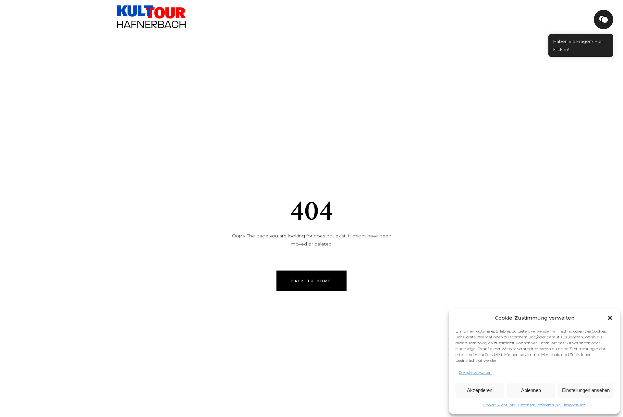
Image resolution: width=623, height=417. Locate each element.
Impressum (574, 404)
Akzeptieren (479, 390)
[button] (610, 318)
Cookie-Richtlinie (499, 404)
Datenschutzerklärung (539, 404)
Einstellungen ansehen (586, 390)
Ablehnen (531, 390)
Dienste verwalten (475, 372)
